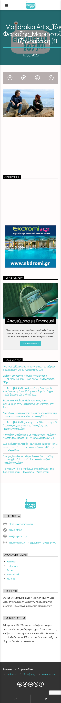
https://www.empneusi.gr (21, 523)
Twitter (10, 570)
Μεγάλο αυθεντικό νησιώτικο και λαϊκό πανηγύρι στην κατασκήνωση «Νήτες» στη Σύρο (30, 414)
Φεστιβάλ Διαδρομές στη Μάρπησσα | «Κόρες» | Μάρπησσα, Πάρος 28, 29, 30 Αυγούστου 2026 (30, 436)
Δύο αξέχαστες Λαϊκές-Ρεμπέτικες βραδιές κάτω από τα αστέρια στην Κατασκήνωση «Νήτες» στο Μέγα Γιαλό (30, 447)
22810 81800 (15, 530)
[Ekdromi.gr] (30, 246)
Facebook (11, 561)
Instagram (12, 566)
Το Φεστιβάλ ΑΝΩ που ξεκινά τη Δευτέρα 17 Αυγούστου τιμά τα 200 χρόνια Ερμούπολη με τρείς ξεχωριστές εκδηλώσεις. (28, 391)
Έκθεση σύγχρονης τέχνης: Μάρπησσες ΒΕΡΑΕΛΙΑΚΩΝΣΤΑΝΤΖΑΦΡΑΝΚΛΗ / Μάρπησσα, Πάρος (29, 379)
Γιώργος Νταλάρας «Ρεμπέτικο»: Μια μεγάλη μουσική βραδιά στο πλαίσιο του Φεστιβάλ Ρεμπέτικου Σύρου (28, 459)
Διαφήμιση (29, 674)
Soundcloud (13, 574)
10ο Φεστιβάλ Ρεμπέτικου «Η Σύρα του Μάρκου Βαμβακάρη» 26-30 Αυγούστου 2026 (29, 368)
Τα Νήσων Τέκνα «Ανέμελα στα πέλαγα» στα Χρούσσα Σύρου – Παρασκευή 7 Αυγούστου (28, 470)
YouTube (11, 578)
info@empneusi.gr (18, 536)
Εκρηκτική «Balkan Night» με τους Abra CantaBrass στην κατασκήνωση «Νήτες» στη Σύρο (28, 404)
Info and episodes (30, 343)
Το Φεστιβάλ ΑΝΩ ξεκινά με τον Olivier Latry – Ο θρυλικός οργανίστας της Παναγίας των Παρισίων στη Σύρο (30, 425)
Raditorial (11, 674)
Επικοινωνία (48, 674)
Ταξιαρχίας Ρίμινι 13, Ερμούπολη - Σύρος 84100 (32, 542)
